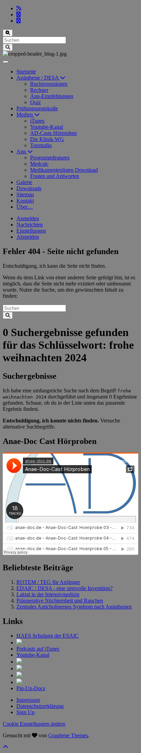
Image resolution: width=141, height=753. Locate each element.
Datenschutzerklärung (40, 706)
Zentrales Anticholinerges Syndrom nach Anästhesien (74, 607)
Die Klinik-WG (47, 139)
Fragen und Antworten (54, 176)
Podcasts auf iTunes (37, 649)
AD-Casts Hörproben (53, 133)
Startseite (26, 71)
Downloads (28, 188)
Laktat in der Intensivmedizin (47, 594)
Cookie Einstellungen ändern (34, 724)
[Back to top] (5, 747)
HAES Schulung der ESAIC (47, 636)
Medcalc (39, 164)
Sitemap (25, 194)
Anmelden (27, 218)
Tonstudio (41, 145)
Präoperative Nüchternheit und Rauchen (59, 600)
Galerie (24, 182)
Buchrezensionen (48, 84)
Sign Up (25, 712)
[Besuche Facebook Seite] (18, 21)
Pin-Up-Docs (30, 688)
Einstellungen (31, 231)
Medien (25, 114)
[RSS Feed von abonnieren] (18, 8)
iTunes (37, 121)
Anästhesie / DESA (38, 78)
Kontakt (25, 201)
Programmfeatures (49, 158)
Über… (24, 207)
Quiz (35, 102)
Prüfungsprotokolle (37, 108)
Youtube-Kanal (46, 127)
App (21, 151)
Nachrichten (29, 224)
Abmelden (27, 237)
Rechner (39, 90)
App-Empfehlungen (51, 96)
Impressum (28, 700)
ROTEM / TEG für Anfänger (48, 582)
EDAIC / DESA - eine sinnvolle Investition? (64, 588)
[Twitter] (18, 14)
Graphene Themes (68, 735)
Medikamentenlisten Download (64, 170)
